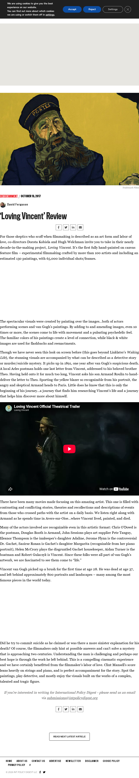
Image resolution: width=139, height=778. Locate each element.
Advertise (55, 761)
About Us (22, 761)
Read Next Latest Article (69, 736)
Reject (92, 9)
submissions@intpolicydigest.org (72, 698)
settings (50, 14)
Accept (72, 9)
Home (9, 761)
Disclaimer (91, 761)
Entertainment (9, 196)
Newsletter (73, 761)
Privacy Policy (16, 765)
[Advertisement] (69, 54)
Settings (113, 9)
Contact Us (38, 761)
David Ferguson (17, 204)
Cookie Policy (111, 761)
